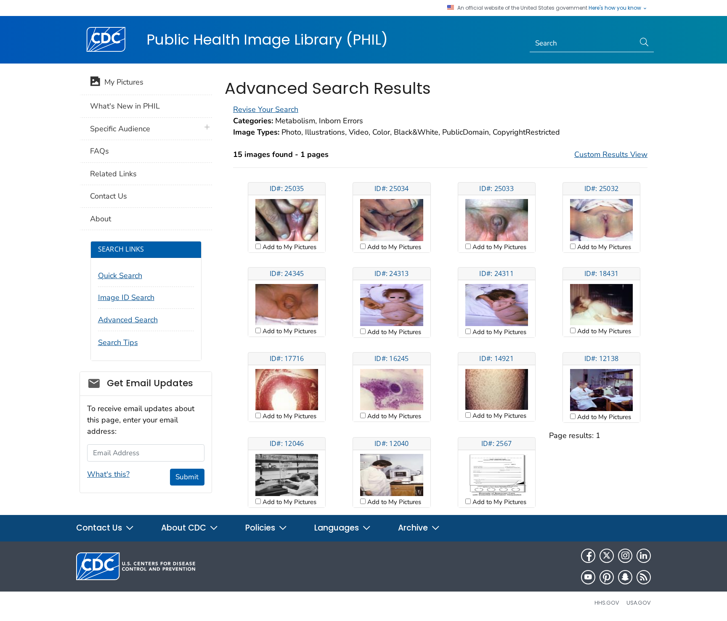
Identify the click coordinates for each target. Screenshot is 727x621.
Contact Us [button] (100, 527)
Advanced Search (128, 320)
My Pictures (121, 82)
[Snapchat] (625, 577)
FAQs (99, 151)
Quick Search (120, 276)
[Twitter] (607, 556)
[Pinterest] (607, 577)
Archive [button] (414, 527)
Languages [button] (337, 527)
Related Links (113, 174)
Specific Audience (120, 129)
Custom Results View (610, 154)
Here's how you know (615, 8)
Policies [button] (261, 527)
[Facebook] (588, 556)
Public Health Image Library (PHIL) (267, 39)
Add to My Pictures (288, 247)
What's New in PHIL (125, 106)
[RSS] (644, 577)
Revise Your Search (265, 109)
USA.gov (638, 603)
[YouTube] (588, 577)
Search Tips (118, 342)
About (100, 219)
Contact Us (108, 196)
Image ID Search (126, 297)
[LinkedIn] (644, 556)
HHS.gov (606, 603)
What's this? (108, 474)
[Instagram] (625, 556)
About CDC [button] (184, 527)
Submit (187, 477)
